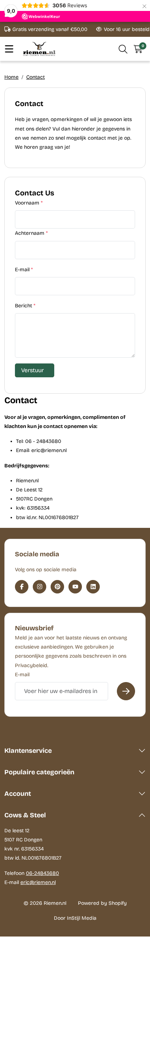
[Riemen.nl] (39, 49)
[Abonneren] (126, 691)
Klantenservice (28, 751)
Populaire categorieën (39, 772)
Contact (35, 77)
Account (17, 794)
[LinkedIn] (93, 586)
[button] (123, 49)
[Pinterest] (57, 586)
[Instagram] (39, 586)
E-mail (24, 269)
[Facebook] (21, 586)
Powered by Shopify (102, 903)
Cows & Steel (25, 815)
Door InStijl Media (75, 918)
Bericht (25, 306)
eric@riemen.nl (38, 882)
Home (11, 77)
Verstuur (32, 370)
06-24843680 (42, 873)
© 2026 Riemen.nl (45, 903)
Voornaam (29, 203)
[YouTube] (75, 586)
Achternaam (31, 233)
